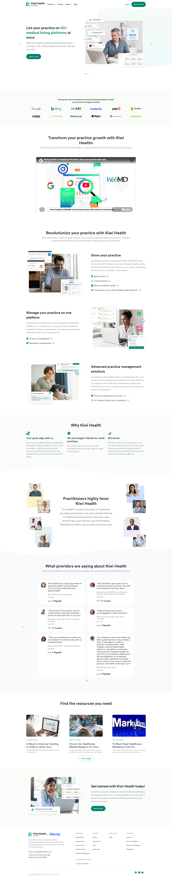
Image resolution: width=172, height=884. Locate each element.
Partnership (129, 849)
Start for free (97, 841)
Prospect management (39, 338)
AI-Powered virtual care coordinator (110, 400)
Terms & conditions (132, 841)
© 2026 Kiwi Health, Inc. (37, 874)
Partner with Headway (133, 845)
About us (129, 837)
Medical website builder (105, 285)
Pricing (60, 4)
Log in (94, 845)
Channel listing (100, 281)
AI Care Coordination (82, 863)
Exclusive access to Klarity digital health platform (116, 290)
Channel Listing (80, 849)
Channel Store (80, 841)
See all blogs (86, 758)
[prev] (20, 44)
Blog (75, 4)
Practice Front (80, 845)
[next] (151, 44)
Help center (96, 849)
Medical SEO (100, 276)
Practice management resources (108, 396)
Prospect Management (83, 853)
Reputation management (40, 343)
